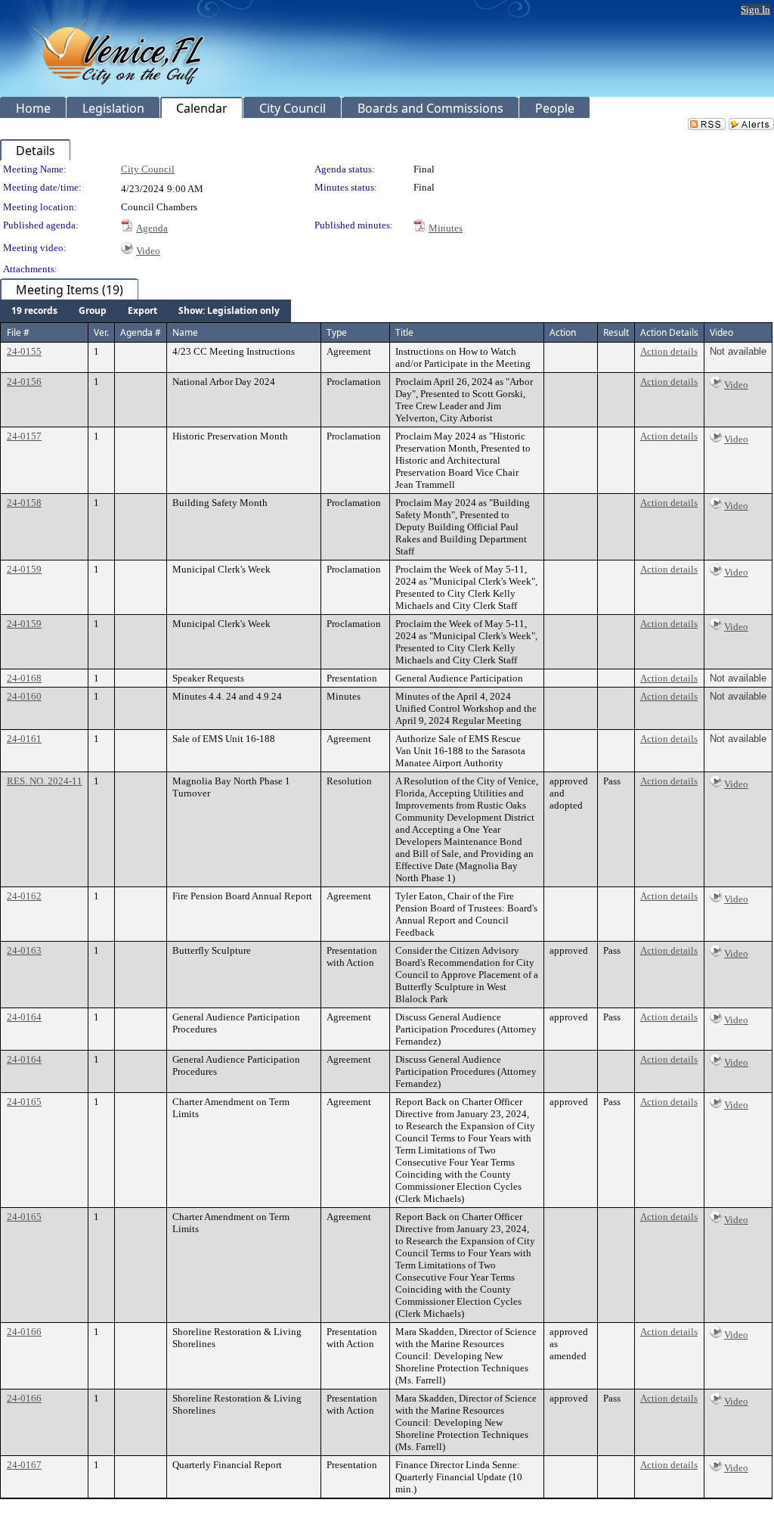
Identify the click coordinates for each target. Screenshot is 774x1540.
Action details (669, 351)
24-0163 (24, 950)
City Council (148, 169)
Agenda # (140, 332)
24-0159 (24, 569)
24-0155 (24, 351)
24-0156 (24, 381)
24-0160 (24, 696)
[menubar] (145, 311)
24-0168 (24, 678)
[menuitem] (34, 310)
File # (18, 332)
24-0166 (24, 1331)
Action (563, 332)
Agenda (152, 228)
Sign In (755, 9)
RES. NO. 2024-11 (44, 781)
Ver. (101, 332)
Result (616, 332)
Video (148, 250)
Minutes (446, 228)
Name (185, 332)
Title (404, 332)
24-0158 (24, 502)
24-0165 (24, 1101)
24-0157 (24, 436)
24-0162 (24, 896)
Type (337, 332)
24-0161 (24, 738)
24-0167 (24, 1464)
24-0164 (24, 1017)
